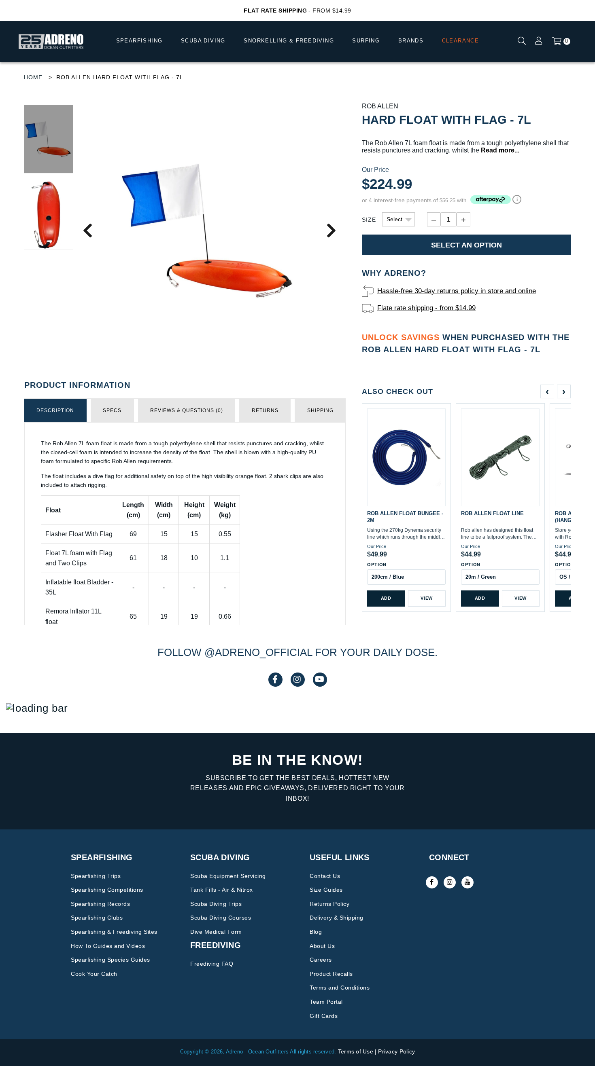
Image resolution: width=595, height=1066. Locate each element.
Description (55, 410)
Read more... (500, 150)
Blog (316, 932)
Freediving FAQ (211, 963)
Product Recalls (331, 974)
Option (377, 564)
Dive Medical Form (216, 932)
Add (386, 598)
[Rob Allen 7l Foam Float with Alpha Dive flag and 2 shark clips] (209, 229)
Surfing (366, 41)
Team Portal (326, 1001)
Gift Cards (324, 1016)
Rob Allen (380, 106)
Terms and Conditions (340, 987)
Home (33, 77)
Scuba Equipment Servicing (228, 876)
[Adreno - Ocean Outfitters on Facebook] (432, 882)
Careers (321, 959)
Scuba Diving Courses (220, 917)
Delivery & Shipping (336, 917)
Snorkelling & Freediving (289, 41)
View (427, 598)
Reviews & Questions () (186, 410)
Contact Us (325, 876)
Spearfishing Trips (96, 876)
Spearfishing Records (100, 904)
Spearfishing (139, 41)
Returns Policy (329, 904)
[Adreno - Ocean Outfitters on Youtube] (467, 882)
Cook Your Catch (94, 974)
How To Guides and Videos (108, 946)
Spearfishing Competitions (107, 889)
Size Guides (326, 889)
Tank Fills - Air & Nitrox (221, 889)
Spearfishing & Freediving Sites (114, 932)
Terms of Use (355, 1051)
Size (369, 219)
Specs (112, 410)
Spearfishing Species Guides (110, 959)
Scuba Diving (203, 41)
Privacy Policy (396, 1051)
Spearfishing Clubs (97, 917)
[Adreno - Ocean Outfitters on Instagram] (450, 882)
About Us (322, 946)
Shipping (320, 410)
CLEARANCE (460, 41)
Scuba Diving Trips (216, 904)
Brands (410, 41)
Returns (265, 410)
